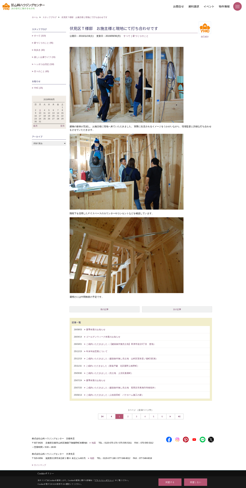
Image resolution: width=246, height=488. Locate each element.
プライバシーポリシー (104, 480)
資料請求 (193, 6)
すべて (126, 36)
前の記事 (104, 309)
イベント (209, 6)
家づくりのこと (140, 36)
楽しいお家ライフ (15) (44, 57)
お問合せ (178, 6)
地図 (94, 443)
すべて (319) (40, 35)
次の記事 (177, 309)
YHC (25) (38, 88)
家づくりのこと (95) (43, 43)
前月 (35, 126)
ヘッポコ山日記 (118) (44, 64)
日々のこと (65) (41, 71)
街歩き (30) (39, 50)
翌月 (62, 126)
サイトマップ (40, 465)
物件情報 (224, 6)
